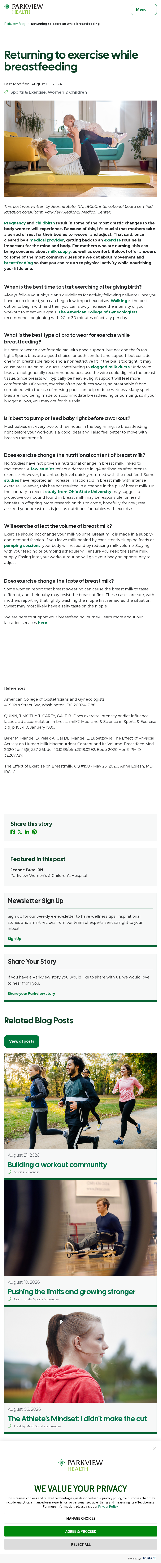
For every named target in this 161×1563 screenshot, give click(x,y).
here (42, 622)
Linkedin (27, 832)
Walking (119, 300)
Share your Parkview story (31, 993)
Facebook (12, 832)
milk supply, (60, 251)
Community (23, 1299)
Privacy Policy (108, 1506)
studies (11, 480)
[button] (154, 1449)
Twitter (20, 832)
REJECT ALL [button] (81, 1544)
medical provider (47, 240)
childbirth (45, 223)
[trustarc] (149, 1558)
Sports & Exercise (28, 92)
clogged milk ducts (110, 367)
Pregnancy (15, 223)
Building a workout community (57, 1164)
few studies (42, 469)
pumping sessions (22, 545)
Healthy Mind (24, 1426)
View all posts (21, 1041)
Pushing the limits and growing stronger (72, 1292)
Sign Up (14, 938)
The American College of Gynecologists (97, 312)
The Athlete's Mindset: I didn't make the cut (77, 1419)
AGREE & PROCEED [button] (80, 1531)
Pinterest (34, 832)
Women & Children (67, 92)
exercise (112, 240)
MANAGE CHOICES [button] (80, 1518)
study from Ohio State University (78, 491)
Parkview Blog (14, 24)
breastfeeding (18, 263)
